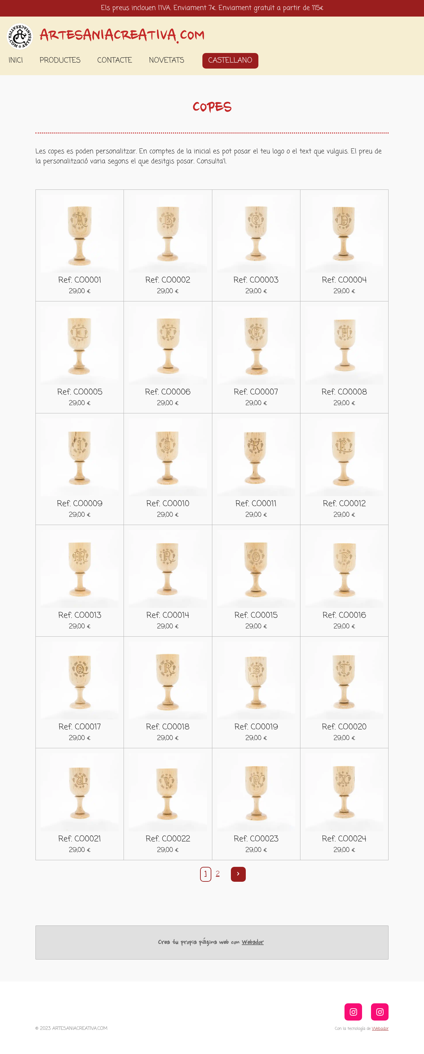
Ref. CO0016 (344, 615)
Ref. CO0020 (344, 727)
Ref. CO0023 (256, 839)
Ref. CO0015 (256, 615)
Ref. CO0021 (79, 839)
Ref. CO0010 (167, 504)
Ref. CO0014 (167, 615)
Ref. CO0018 (167, 727)
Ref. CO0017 (80, 727)
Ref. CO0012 (344, 504)
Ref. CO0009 (79, 504)
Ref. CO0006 (167, 392)
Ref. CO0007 (256, 392)
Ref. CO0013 (79, 615)
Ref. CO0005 (79, 392)
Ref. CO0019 (256, 727)
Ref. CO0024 (344, 839)
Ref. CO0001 (79, 280)
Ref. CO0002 (167, 280)
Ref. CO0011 (256, 504)
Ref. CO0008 (344, 392)
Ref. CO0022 (168, 839)
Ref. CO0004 (344, 280)
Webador (253, 942)
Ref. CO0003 (256, 280)
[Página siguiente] (238, 874)
